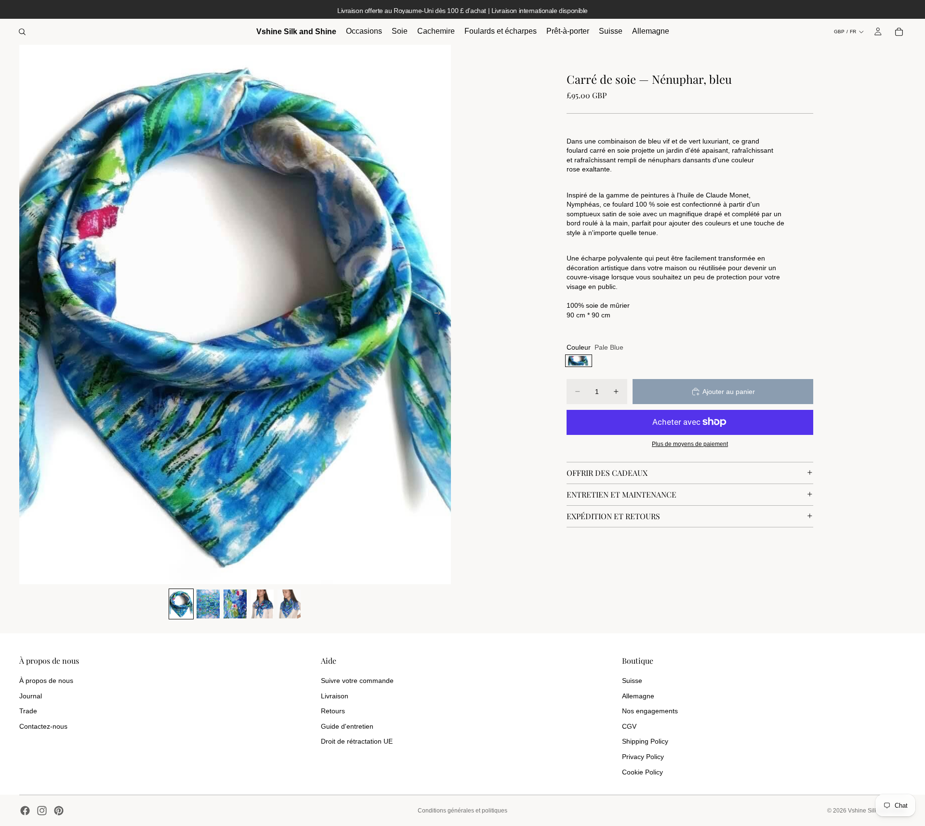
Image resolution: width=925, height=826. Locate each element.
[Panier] (899, 31)
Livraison (334, 696)
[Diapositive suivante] (440, 314)
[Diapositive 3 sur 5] (235, 604)
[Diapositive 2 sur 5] (208, 604)
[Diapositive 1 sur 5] (181, 604)
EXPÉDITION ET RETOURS (613, 516)
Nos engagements (650, 711)
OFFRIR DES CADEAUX (607, 472)
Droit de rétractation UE (357, 741)
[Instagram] (42, 810)
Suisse (632, 680)
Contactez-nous (43, 726)
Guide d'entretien (347, 726)
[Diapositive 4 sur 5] (262, 604)
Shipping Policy (645, 741)
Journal (30, 696)
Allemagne (638, 696)
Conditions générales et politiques (462, 810)
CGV (629, 726)
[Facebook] (25, 810)
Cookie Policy (642, 772)
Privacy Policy (643, 756)
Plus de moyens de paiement (690, 444)
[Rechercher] (22, 31)
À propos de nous (46, 680)
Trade (28, 711)
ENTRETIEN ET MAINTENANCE (621, 494)
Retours (333, 711)
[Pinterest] (59, 810)
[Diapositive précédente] (29, 314)
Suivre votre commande (357, 680)
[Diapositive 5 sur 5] (289, 604)
